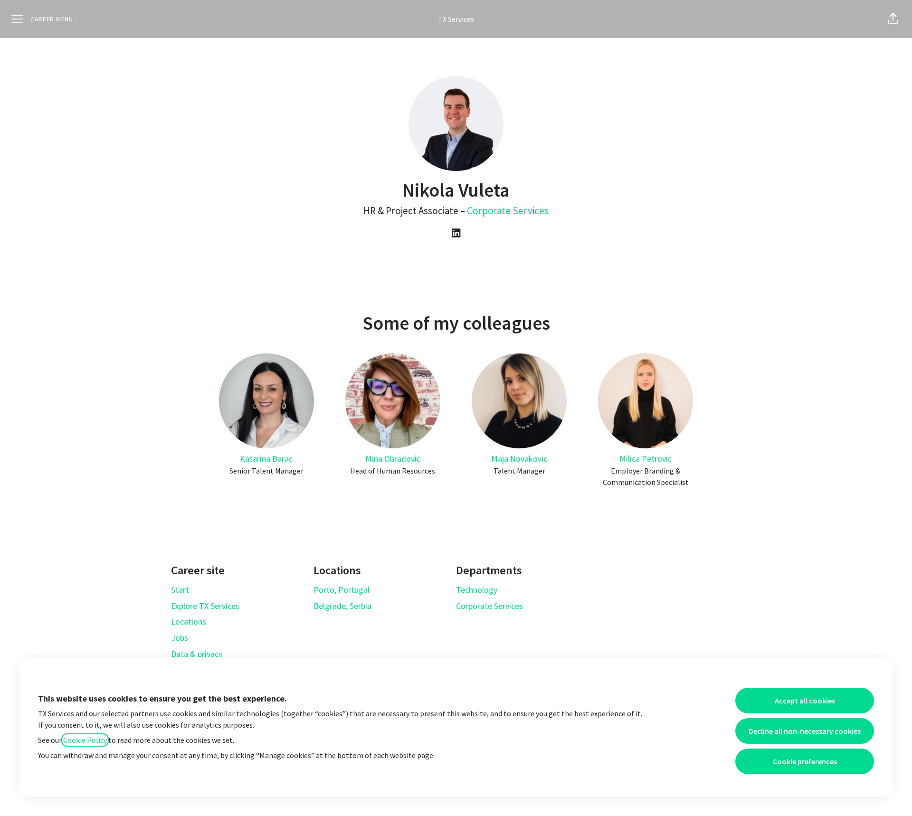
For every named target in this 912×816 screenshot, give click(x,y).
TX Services (456, 19)
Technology (476, 589)
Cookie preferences (805, 761)
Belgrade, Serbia (342, 605)
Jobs (179, 637)
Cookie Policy (85, 740)
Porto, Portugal (342, 589)
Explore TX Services (205, 605)
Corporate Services (508, 210)
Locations (188, 621)
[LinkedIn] (456, 233)
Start (180, 589)
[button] (893, 19)
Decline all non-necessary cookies (805, 731)
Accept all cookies (805, 700)
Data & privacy (196, 653)
